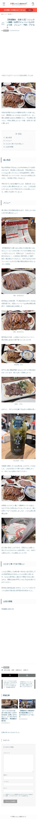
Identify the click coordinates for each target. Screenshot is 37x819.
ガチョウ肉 (7, 670)
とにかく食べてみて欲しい (15, 144)
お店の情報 (9, 147)
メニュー (9, 140)
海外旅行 (6, 30)
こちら (29, 10)
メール (5, 781)
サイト (5, 788)
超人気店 (9, 137)
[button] (9, 675)
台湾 (13, 670)
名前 (5, 775)
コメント (6, 753)
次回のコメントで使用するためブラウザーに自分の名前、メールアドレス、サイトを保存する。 (19, 795)
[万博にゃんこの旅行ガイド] (18, 4)
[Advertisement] (18, 53)
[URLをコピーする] (27, 675)
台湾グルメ (19, 670)
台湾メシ (25, 670)
